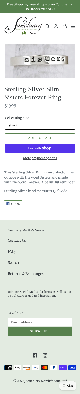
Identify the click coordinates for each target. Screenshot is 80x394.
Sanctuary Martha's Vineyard (46, 381)
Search (13, 262)
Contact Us (17, 240)
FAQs (12, 251)
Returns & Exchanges (26, 273)
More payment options (40, 158)
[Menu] (73, 25)
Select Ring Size (17, 118)
